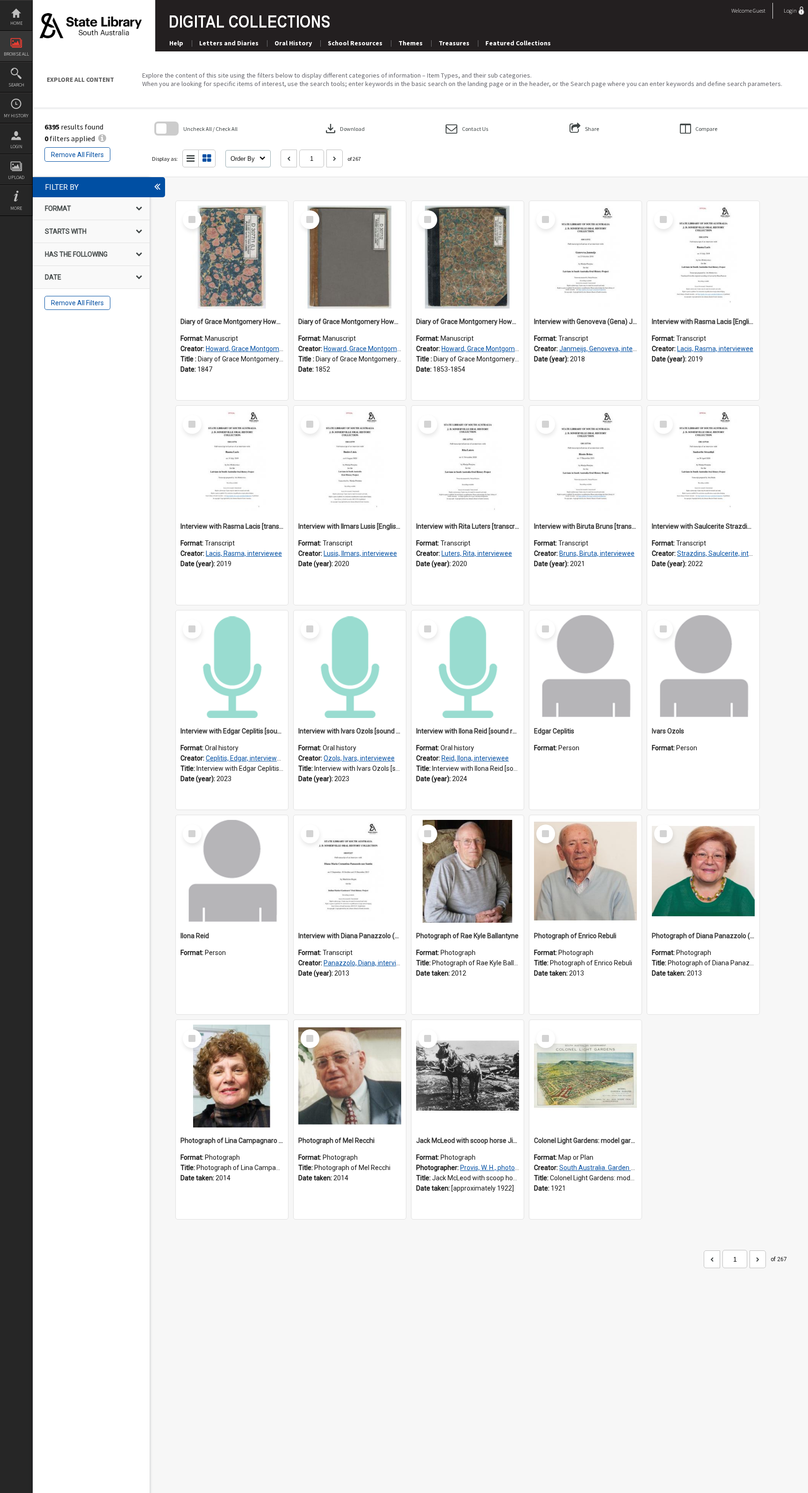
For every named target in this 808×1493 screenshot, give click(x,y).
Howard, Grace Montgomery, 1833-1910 (264, 348)
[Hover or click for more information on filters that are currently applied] (102, 138)
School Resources (355, 43)
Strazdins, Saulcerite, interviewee (726, 553)
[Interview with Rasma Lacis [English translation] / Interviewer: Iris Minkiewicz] (703, 257)
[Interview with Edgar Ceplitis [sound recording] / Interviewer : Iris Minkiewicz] (231, 666)
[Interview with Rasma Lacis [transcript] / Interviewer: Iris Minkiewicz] (231, 461)
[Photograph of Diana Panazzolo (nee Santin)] (703, 871)
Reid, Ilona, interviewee (475, 758)
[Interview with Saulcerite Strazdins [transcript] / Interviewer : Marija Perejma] (703, 461)
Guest (759, 10)
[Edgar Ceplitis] (585, 666)
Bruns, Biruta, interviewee (597, 553)
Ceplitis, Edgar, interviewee (245, 758)
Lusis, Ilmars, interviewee (360, 553)
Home (16, 23)
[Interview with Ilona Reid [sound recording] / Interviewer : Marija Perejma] (467, 666)
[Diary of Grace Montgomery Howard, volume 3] (467, 257)
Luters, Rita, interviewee (476, 553)
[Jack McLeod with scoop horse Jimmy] (467, 1076)
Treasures (454, 43)
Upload (16, 177)
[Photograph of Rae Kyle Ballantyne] (467, 871)
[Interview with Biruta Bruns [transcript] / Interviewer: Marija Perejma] (585, 461)
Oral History (293, 43)
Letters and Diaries (229, 43)
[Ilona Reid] (231, 871)
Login (16, 147)
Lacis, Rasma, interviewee (715, 348)
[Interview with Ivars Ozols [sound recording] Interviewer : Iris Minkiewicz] (349, 666)
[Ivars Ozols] (703, 666)
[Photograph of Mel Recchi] (349, 1076)
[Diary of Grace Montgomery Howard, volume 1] (231, 257)
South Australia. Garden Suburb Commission (625, 1167)
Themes (410, 43)
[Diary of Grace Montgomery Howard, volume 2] (349, 257)
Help (176, 43)
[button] (467, 129)
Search (16, 85)
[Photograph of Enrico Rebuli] (585, 871)
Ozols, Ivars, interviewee (359, 758)
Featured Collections (518, 43)
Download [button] (344, 129)
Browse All (16, 54)
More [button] (16, 208)
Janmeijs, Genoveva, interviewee (607, 348)
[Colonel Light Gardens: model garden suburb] (585, 1076)
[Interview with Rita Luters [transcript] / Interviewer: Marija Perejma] (467, 461)
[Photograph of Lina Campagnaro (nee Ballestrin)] (231, 1076)
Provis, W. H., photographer (499, 1167)
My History (16, 116)
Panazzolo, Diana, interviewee (368, 963)
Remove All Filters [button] (77, 154)
